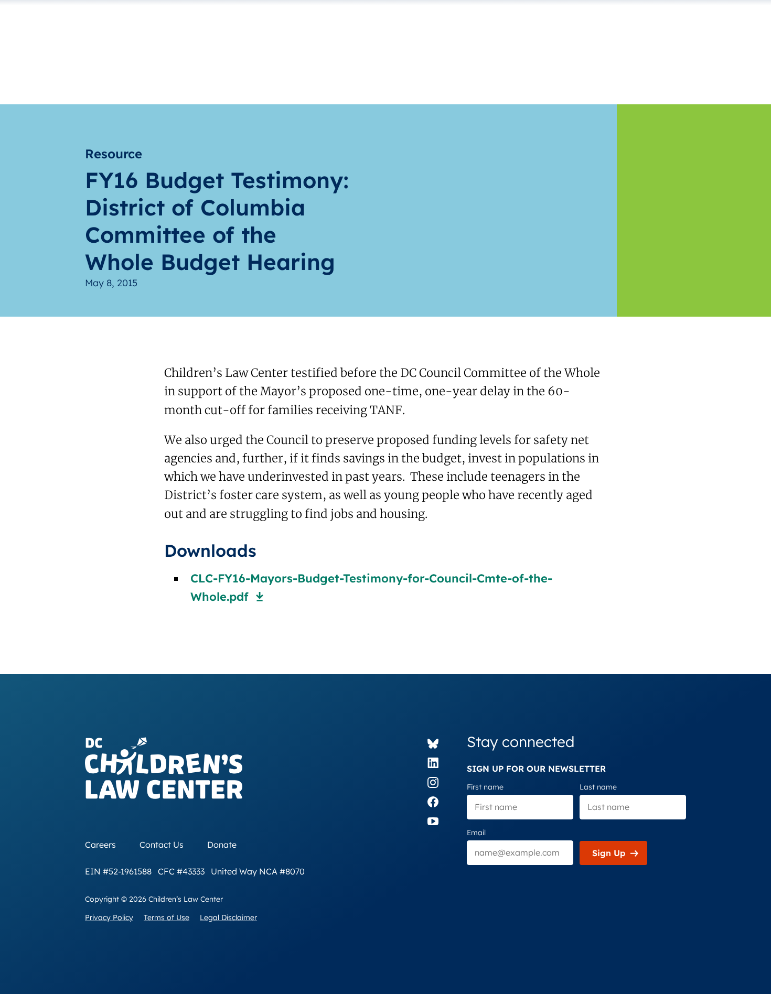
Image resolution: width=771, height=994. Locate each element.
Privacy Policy (109, 917)
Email (476, 832)
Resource (113, 153)
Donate (222, 844)
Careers (100, 844)
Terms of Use (166, 917)
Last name (598, 787)
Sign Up (608, 853)
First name (485, 787)
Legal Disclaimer (228, 917)
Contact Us (162, 844)
